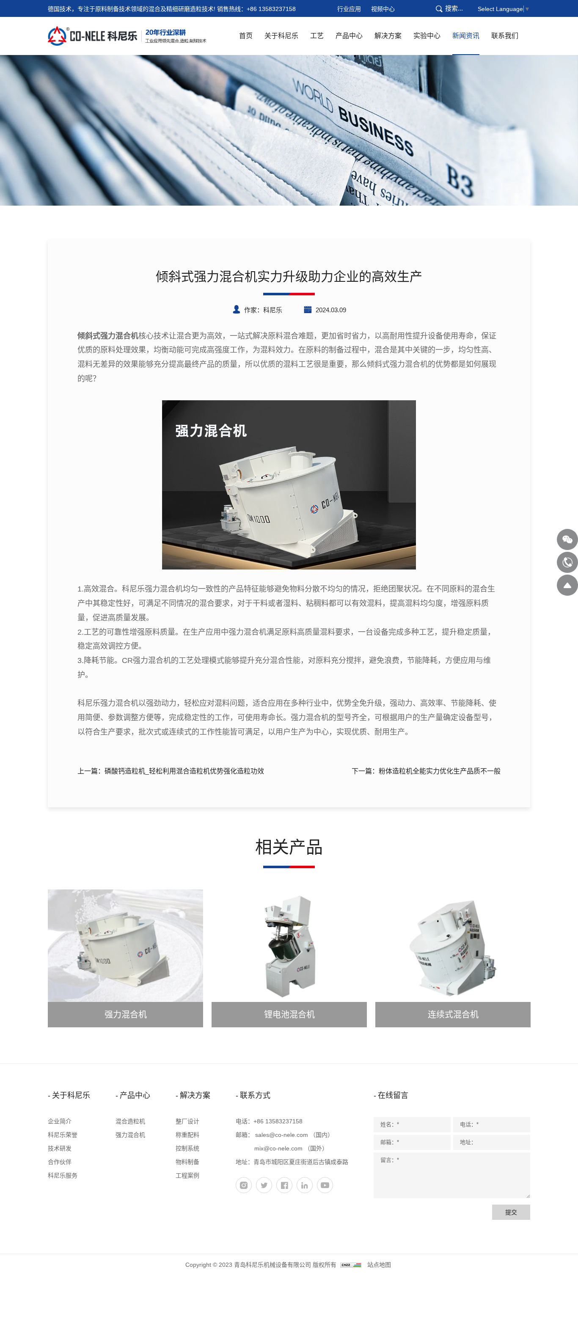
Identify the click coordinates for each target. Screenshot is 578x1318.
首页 (246, 35)
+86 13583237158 (271, 9)
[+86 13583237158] (567, 562)
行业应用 (349, 9)
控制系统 (187, 1148)
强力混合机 (130, 1134)
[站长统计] (350, 1264)
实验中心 (426, 35)
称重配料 (187, 1134)
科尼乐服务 (62, 1175)
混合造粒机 (130, 1121)
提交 (511, 1212)
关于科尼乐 (281, 35)
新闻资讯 (465, 35)
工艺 (317, 35)
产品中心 (349, 35)
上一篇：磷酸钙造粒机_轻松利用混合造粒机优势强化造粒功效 (170, 771)
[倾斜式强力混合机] (289, 484)
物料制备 (187, 1161)
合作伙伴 (60, 1161)
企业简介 (60, 1121)
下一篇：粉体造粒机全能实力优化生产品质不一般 (426, 771)
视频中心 (383, 9)
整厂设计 (187, 1121)
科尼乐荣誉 (62, 1134)
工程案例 (187, 1175)
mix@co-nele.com (278, 1148)
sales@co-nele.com (281, 1134)
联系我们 (504, 35)
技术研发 (60, 1148)
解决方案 (388, 35)
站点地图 (379, 1264)
